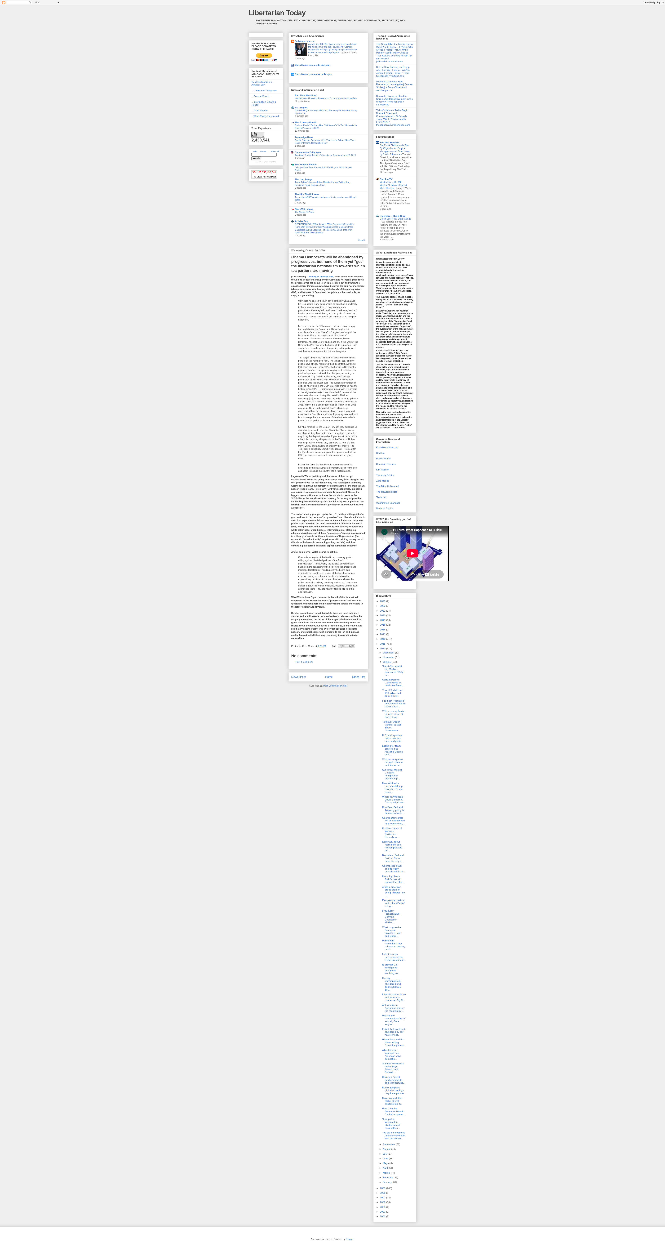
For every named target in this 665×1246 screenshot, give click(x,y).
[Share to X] (346, 646)
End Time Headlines (306, 95)
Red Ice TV (386, 179)
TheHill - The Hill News (307, 194)
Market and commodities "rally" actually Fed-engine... (394, 1020)
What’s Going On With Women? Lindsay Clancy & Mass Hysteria (393, 185)
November (389, 657)
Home (329, 676)
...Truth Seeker (259, 110)
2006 (383, 1202)
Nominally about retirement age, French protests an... (392, 846)
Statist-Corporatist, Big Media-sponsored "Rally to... (392, 670)
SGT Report (301, 107)
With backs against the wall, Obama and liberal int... (392, 762)
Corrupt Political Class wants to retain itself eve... (393, 682)
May (385, 1163)
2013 (383, 634)
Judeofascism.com (305, 41)
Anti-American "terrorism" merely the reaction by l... (393, 1008)
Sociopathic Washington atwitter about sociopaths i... (391, 1123)
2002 (383, 1216)
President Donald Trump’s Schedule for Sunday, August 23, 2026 (325, 155)
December (389, 652)
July (385, 1153)
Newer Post (298, 676)
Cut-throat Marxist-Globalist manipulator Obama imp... (392, 774)
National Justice (384, 508)
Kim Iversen (382, 469)
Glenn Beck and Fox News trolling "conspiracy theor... (394, 1042)
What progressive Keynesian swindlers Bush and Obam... (391, 931)
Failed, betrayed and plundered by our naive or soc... (393, 1032)
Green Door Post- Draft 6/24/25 (395, 218)
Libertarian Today (277, 13)
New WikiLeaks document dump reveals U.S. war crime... (392, 787)
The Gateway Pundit (305, 122)
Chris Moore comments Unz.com (312, 65)
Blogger (349, 1239)
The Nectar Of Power (304, 212)
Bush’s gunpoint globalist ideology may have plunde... (394, 1090)
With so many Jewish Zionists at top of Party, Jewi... (393, 714)
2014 (383, 629)
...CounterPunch (260, 96)
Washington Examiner (388, 502)
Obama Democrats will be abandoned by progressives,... (393, 820)
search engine (261, 162)
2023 (383, 601)
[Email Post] (333, 646)
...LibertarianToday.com (264, 90)
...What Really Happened (265, 116)
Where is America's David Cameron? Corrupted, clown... (394, 799)
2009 (383, 1188)
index (255, 151)
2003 (383, 1211)
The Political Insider (306, 164)
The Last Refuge (303, 179)
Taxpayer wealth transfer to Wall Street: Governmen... (391, 726)
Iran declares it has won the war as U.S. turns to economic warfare (326, 98)
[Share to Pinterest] (353, 646)
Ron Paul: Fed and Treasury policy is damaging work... (393, 810)
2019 (383, 620)
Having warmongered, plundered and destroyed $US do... (391, 984)
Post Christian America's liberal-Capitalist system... (393, 1111)
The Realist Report (386, 491)
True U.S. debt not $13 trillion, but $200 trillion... (392, 693)
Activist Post (301, 221)
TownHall (381, 497)
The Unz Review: (390, 142)
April (385, 1168)
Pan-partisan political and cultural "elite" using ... (393, 903)
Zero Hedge (382, 480)
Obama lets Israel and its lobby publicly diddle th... (393, 868)
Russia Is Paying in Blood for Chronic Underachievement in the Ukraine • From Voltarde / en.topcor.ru (394, 100)
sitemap (263, 151)
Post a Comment (304, 662)
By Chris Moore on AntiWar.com (261, 83)
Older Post (358, 676)
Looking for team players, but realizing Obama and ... (392, 750)
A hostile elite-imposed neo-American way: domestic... (391, 1054)
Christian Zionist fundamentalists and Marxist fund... (393, 1080)
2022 (383, 605)
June (386, 1158)
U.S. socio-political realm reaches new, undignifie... (392, 738)
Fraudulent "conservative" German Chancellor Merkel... (391, 916)
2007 (383, 1197)
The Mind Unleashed (387, 486)
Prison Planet (383, 458)
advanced (275, 151)
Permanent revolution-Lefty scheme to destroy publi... (393, 945)
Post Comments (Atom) (335, 685)
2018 (383, 624)
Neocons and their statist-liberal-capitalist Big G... (392, 1101)
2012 (383, 639)
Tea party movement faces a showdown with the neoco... (393, 1135)
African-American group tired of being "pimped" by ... (393, 891)
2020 (383, 615)
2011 (383, 643)
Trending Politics (385, 475)
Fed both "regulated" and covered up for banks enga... (394, 703)
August (387, 1149)
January (387, 1182)
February (388, 1177)
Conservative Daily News (308, 152)
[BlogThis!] (343, 646)
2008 (383, 1192)
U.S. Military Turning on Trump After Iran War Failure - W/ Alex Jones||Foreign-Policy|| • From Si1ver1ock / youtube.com (393, 71)
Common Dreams (386, 464)
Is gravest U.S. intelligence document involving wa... (391, 969)
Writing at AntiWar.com (321, 276)
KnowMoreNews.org (387, 447)
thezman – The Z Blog (393, 216)
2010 (383, 648)
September (389, 1144)
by (271, 162)
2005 (383, 1207)
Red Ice (380, 453)
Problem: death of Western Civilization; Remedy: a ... (392, 832)
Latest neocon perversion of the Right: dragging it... (394, 957)
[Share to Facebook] (350, 646)
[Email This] (340, 646)
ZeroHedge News (304, 137)
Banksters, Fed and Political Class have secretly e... (393, 858)
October (387, 662)
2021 (383, 610)
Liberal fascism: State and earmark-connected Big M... (394, 997)
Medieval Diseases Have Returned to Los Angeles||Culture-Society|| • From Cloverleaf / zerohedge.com (394, 86)
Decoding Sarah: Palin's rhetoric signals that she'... (393, 879)
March (387, 1172)
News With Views (304, 209)
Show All (361, 240)
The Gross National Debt (264, 177)
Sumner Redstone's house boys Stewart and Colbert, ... (393, 1068)
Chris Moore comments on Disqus (313, 74)
